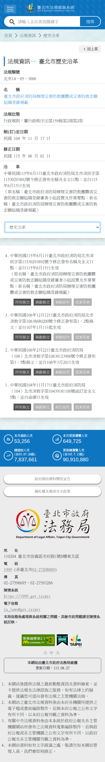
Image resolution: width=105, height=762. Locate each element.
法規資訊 (28, 35)
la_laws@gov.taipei (22, 609)
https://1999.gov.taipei (27, 596)
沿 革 (12, 167)
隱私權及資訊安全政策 (52, 491)
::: (3, 32)
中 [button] (51, 653)
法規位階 (12, 114)
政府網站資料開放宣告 (52, 479)
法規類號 (12, 72)
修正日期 (12, 149)
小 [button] (45, 653)
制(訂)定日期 (16, 132)
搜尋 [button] (90, 22)
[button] (90, 49)
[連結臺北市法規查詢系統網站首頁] (50, 8)
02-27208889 (43, 569)
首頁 (8, 35)
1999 (8, 569)
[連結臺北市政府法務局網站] (52, 523)
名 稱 (12, 90)
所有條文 (22, 302)
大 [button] (58, 653)
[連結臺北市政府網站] (76, 641)
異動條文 (42, 302)
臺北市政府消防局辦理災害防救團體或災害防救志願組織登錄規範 (51, 99)
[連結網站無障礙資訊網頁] (38, 640)
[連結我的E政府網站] (62, 640)
